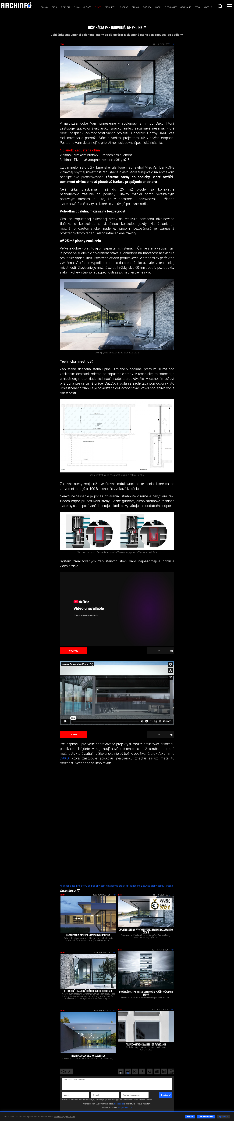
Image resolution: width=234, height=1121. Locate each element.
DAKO (64, 758)
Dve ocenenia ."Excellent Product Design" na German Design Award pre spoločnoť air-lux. (146, 936)
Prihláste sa (119, 1104)
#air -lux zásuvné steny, (113, 885)
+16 (114, 953)
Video (206, 7)
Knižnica (147, 7)
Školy (158, 7)
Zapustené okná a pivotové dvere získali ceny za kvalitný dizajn (146, 931)
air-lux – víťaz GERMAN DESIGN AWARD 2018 (146, 1044)
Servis (135, 7)
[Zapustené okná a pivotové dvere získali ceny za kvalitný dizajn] (146, 911)
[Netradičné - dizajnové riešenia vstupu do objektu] (88, 971)
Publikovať (165, 1095)
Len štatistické (206, 1116)
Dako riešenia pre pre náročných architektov (88, 935)
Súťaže (87, 7)
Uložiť (190, 1116)
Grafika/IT (185, 7)
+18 (114, 895)
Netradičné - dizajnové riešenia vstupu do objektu (88, 991)
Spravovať (223, 1116)
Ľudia (77, 7)
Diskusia (65, 7)
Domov (44, 7)
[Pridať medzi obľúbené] (164, 1071)
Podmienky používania (64, 1116)
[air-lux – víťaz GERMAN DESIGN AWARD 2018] (146, 1026)
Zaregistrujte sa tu (124, 1108)
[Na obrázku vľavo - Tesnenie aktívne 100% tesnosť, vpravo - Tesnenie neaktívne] (117, 531)
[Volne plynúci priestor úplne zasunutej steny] (117, 314)
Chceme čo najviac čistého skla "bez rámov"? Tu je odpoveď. (88, 1058)
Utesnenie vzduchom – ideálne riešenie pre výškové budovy (146, 997)
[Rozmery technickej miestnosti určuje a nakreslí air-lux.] (117, 435)
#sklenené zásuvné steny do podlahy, (80, 885)
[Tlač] (149, 1071)
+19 (172, 950)
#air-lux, (162, 885)
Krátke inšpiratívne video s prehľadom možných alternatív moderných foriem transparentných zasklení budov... (88, 939)
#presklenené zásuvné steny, (142, 885)
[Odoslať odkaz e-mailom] (157, 1071)
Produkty (109, 7)
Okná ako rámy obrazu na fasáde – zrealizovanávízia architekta (145, 1048)
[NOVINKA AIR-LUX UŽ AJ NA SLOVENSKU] (88, 1032)
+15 (172, 1010)
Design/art (171, 7)
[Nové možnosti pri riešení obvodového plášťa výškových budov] (146, 970)
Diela (54, 7)
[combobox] (220, 6)
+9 (173, 895)
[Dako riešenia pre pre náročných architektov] (88, 914)
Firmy (98, 7)
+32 (114, 1011)
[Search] (220, 6)
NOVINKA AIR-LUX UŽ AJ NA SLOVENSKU (88, 1056)
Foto (197, 7)
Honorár (123, 7)
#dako (169, 885)
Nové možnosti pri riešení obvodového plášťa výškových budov (146, 993)
